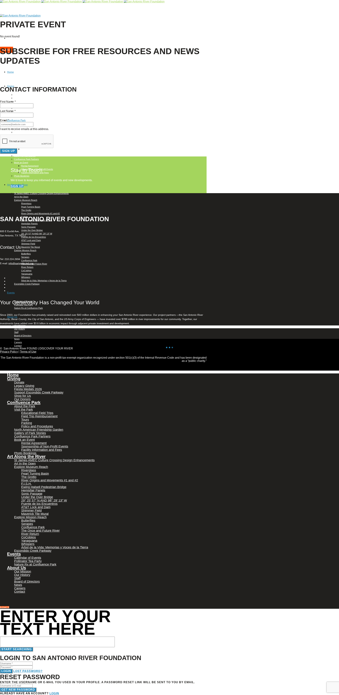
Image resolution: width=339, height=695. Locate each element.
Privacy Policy (9, 351)
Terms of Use (28, 351)
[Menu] (1, 29)
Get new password (18, 689)
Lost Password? (28, 671)
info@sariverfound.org (20, 263)
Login (6, 671)
